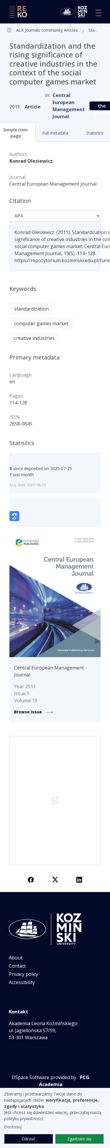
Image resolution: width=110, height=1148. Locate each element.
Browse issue (28, 712)
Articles (70, 30)
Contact (17, 966)
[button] (55, 133)
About (15, 957)
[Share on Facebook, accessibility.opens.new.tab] (31, 879)
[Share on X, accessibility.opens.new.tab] (55, 879)
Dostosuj (13, 1127)
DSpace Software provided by (44, 1077)
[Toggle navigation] (98, 13)
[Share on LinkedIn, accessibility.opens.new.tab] (79, 879)
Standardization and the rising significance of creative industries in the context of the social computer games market (94, 30)
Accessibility (22, 982)
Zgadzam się (79, 1139)
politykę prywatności (23, 1118)
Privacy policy (23, 974)
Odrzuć (28, 1139)
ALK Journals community (39, 30)
